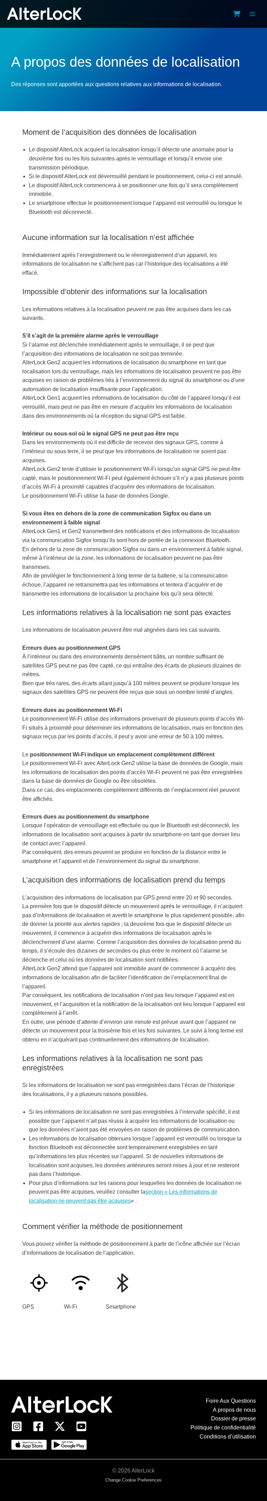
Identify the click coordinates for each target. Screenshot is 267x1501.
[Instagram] (16, 1426)
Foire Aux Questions (231, 1401)
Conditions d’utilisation (228, 1437)
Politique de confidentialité (223, 1427)
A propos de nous (234, 1410)
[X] (59, 1426)
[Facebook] (38, 1426)
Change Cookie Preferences (133, 1480)
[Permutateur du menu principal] (252, 14)
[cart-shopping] (237, 14)
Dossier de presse (233, 1418)
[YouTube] (81, 1426)
